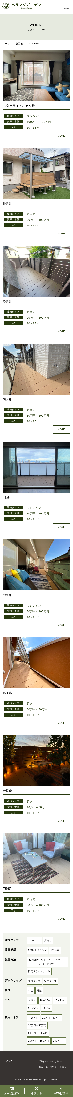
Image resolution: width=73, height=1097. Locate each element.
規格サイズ (34, 981)
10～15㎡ (33, 127)
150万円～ (59, 1040)
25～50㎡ (33, 1008)
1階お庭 (55, 950)
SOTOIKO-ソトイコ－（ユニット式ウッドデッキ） (47, 962)
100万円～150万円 (39, 121)
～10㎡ (32, 1000)
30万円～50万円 (37, 709)
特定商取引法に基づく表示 (52, 1067)
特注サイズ (50, 981)
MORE (61, 135)
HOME (8, 1061)
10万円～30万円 (37, 807)
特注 (30, 990)
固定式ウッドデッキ (39, 971)
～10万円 (33, 1017)
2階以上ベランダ (37, 950)
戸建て (31, 214)
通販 (39, 990)
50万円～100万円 (38, 219)
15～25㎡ (60, 1000)
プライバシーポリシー (50, 1061)
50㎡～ (47, 1008)
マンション (34, 116)
